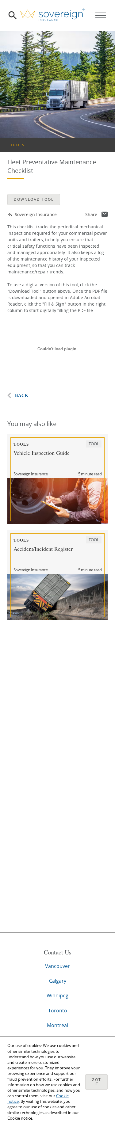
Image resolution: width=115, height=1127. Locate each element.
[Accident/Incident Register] (57, 597)
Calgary (57, 980)
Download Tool (34, 199)
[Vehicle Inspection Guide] (57, 501)
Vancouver (57, 966)
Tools (17, 145)
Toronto (57, 1010)
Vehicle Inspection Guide (41, 452)
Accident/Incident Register (43, 548)
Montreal (57, 1025)
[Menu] (100, 15)
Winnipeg (57, 995)
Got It (96, 1082)
